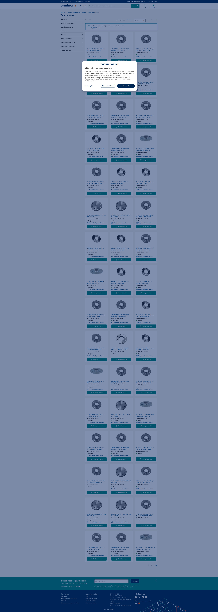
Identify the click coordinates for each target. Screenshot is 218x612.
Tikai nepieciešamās (108, 85)
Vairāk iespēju (89, 85)
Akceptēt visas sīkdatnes (126, 85)
